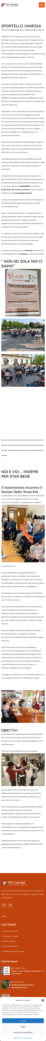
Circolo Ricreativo (10, 946)
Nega (23, 1027)
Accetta (23, 1021)
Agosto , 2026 (18, 982)
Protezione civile (10, 931)
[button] (43, 1000)
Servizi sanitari (9, 941)
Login (3, 916)
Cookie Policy (17, 1038)
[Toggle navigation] (42, 5)
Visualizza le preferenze (23, 1032)
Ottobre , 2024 (19, 968)
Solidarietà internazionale (14, 951)
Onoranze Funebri (10, 936)
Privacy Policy (27, 1038)
